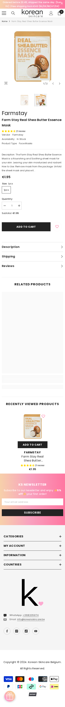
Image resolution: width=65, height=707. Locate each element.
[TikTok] (26, 631)
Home (4, 21)
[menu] (4, 13)
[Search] (13, 13)
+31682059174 (31, 615)
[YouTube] (35, 631)
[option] (32, 56)
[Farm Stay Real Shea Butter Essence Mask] (32, 426)
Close (61, 3)
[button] (53, 83)
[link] (32, 381)
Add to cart (26, 227)
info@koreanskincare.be (31, 619)
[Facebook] (7, 631)
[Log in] (51, 13)
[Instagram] (16, 631)
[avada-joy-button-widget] (9, 696)
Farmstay (14, 113)
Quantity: (7, 198)
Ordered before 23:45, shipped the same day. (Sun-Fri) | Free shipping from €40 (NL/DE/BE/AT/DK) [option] (32, 4)
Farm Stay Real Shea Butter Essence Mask (32, 459)
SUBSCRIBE (32, 513)
